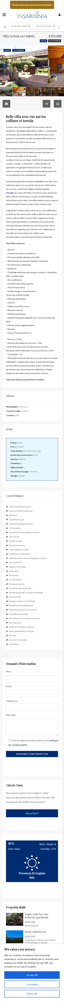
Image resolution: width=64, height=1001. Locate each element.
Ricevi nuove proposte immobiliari (32, 4)
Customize (32, 984)
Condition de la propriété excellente (24, 532)
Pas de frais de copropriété (20, 588)
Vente (43, 41)
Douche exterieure (17, 545)
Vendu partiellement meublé (21, 631)
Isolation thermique (17, 566)
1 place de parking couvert (20, 506)
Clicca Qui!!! (32, 813)
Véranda (12, 635)
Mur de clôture (15, 579)
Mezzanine (13, 575)
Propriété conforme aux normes (23, 609)
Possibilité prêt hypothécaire (21, 605)
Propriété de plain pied (18, 614)
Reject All (32, 993)
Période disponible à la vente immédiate (26, 592)
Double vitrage (15, 541)
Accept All (32, 975)
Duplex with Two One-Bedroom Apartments (37, 916)
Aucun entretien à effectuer (21, 511)
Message (11, 714)
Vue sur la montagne (18, 640)
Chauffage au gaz (16, 519)
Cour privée (14, 536)
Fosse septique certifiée (19, 549)
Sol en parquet (15, 622)
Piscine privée (15, 597)
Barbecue (13, 515)
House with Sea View (36, 931)
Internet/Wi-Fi (15, 562)
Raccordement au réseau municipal (24, 618)
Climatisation (15, 528)
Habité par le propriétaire (20, 554)
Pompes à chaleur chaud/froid (22, 601)
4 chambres (54, 41)
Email (8, 686)
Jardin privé (14, 571)
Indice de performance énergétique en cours (28, 558)
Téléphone (12, 701)
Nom (8, 671)
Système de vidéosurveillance (21, 627)
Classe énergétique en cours (21, 523)
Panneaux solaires (17, 584)
